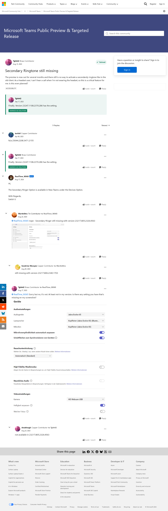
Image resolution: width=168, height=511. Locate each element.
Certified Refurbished (42, 486)
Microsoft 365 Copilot (91, 490)
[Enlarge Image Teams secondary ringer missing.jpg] (38, 236)
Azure (112, 465)
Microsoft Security (90, 469)
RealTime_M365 (22, 176)
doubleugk (26, 427)
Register (153, 4)
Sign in (127, 69)
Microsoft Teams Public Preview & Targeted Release (60, 11)
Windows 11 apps (14, 495)
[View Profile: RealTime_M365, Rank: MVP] (11, 177)
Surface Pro (12, 465)
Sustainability (140, 495)
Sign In (162, 4)
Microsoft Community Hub (11, 11)
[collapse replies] (2, 133)
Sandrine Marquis (29, 266)
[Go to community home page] (4, 4)
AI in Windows (12, 486)
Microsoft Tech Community (119, 482)
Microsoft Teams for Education (70, 474)
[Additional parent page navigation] (25, 11)
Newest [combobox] (106, 125)
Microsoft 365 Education (68, 478)
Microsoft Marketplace (118, 486)
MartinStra (23, 213)
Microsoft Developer (117, 469)
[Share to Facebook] (88, 451)
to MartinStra (60, 266)
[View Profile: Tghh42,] (11, 100)
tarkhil (18, 133)
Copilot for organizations (16, 478)
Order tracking (39, 482)
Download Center (40, 469)
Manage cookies (82, 507)
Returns (37, 478)
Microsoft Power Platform (92, 482)
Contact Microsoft (61, 507)
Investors (139, 482)
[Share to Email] (110, 451)
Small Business (88, 495)
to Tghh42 (52, 427)
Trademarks (105, 507)
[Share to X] (92, 451)
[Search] (145, 4)
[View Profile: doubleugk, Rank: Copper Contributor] (17, 429)
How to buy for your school (68, 482)
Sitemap (49, 507)
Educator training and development (67, 487)
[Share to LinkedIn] (84, 451)
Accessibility (140, 490)
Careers (138, 465)
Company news (141, 474)
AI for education (65, 497)
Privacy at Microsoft (142, 478)
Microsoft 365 (88, 478)
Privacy (72, 507)
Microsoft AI (88, 465)
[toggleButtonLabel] (164, 11)
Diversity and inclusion (143, 486)
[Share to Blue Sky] (101, 451)
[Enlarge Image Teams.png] (59, 357)
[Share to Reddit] (97, 451)
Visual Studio (115, 495)
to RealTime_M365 (49, 213)
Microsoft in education (67, 465)
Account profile (40, 465)
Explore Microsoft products (16, 490)
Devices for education (67, 469)
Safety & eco (117, 507)
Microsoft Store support (42, 474)
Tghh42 (16, 61)
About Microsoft (141, 469)
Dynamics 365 (88, 474)
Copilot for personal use (16, 482)
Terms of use (95, 507)
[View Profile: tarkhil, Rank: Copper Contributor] (11, 134)
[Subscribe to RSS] (105, 451)
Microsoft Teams (35, 11)
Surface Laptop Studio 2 (15, 474)
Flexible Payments (41, 495)
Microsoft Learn (116, 474)
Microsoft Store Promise (43, 490)
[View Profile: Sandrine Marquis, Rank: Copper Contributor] (17, 267)
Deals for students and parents (70, 493)
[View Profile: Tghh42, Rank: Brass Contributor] (8, 62)
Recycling (127, 507)
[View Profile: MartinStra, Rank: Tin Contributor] (14, 215)
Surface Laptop (13, 469)
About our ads (137, 507)
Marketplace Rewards (118, 490)
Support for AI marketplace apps (121, 478)
